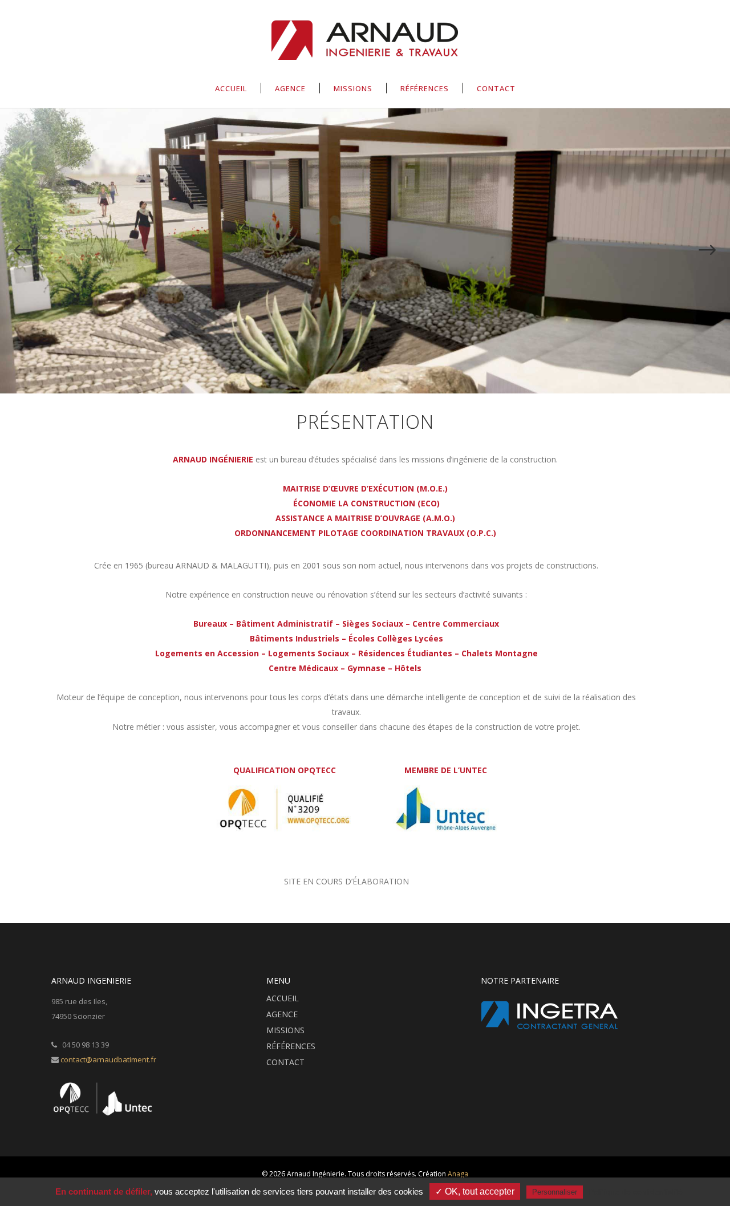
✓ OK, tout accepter (474, 1191)
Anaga (458, 1174)
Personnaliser (554, 1192)
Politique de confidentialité (636, 1191)
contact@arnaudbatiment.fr (108, 1059)
